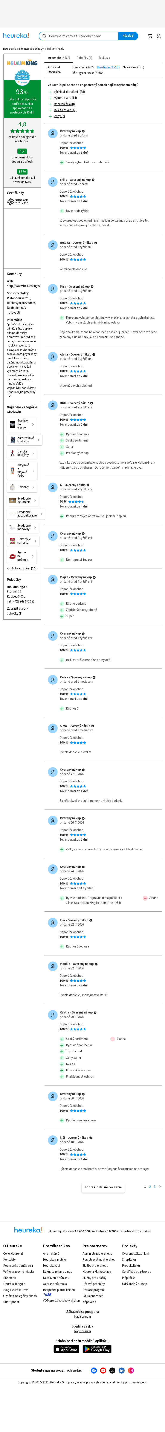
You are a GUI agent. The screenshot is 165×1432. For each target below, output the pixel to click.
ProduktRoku (131, 1265)
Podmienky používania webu (128, 1382)
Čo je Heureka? (13, 1253)
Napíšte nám (82, 1316)
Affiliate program (93, 1290)
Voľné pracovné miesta (18, 1271)
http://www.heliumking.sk (24, 286)
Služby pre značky (94, 1278)
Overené (78, 67)
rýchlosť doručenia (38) (69, 92)
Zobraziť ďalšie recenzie (103, 1187)
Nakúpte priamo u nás (57, 1271)
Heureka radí (51, 1265)
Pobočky (83, 58)
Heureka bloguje (14, 1284)
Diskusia (104, 58)
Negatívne (130, 67)
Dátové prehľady (93, 1284)
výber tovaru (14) (65, 98)
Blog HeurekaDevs (15, 1290)
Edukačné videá (92, 1296)
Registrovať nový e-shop (99, 1259)
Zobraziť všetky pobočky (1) (17, 611)
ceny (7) (59, 116)
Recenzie (58, 58)
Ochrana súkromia (55, 1284)
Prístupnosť (11, 1302)
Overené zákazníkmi (135, 1253)
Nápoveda (89, 1302)
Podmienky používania (18, 1265)
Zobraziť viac (20, 568)
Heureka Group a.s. (62, 1382)
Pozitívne (103, 67)
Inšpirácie (128, 1278)
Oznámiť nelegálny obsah (20, 1296)
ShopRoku (129, 1259)
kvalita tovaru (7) (65, 110)
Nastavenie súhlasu (56, 1278)
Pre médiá (10, 1278)
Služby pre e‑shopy (95, 1265)
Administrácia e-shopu (97, 1253)
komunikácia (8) (64, 104)
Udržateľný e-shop (134, 1284)
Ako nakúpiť (51, 1253)
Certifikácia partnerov (136, 1271)
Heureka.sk (9, 49)
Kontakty (9, 1259)
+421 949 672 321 (24, 601)
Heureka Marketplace (96, 1271)
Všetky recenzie (83, 73)
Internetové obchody (31, 49)
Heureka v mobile (54, 1259)
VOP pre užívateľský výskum (62, 1301)
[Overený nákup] (83, 131)
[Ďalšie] (160, 1187)
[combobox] (78, 36)
